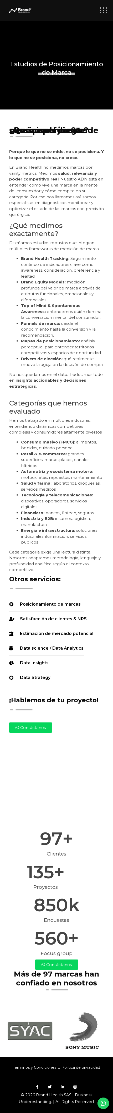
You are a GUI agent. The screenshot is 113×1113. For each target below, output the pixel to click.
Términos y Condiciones (34, 1067)
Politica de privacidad (80, 1067)
